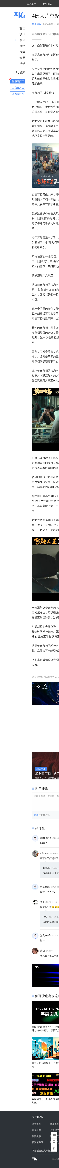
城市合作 (36, 1124)
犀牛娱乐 (36, 24)
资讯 (22, 40)
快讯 (22, 34)
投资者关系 (37, 1142)
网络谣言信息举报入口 (43, 1150)
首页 (22, 28)
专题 (22, 57)
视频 (22, 52)
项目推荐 (36, 1130)
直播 (22, 46)
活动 (22, 63)
